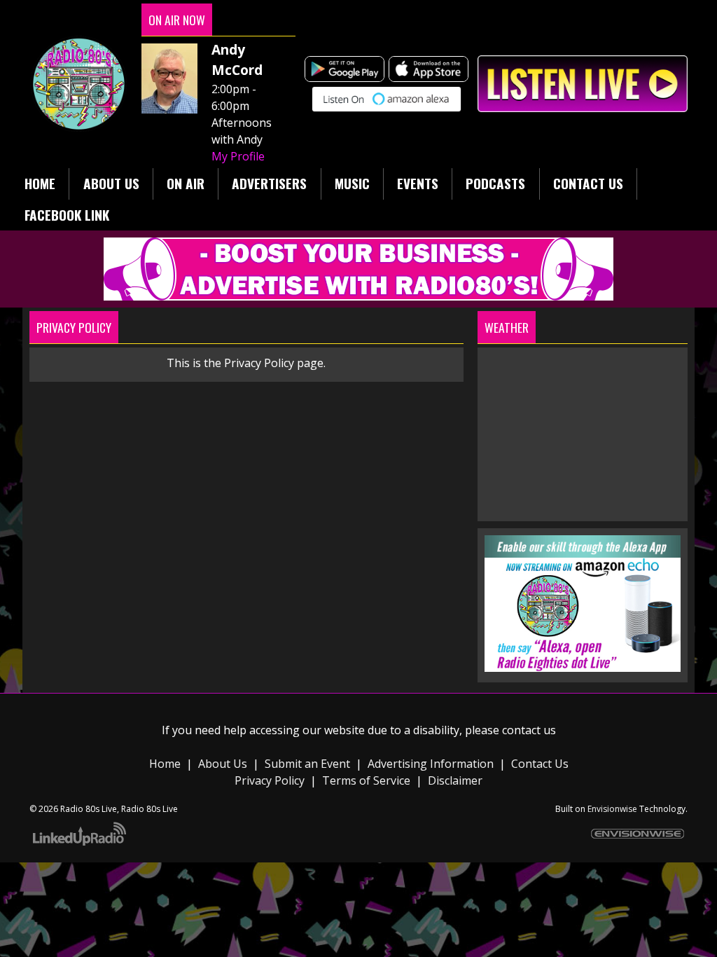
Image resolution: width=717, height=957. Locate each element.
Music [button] (352, 183)
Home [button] (40, 183)
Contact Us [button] (588, 183)
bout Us (226, 763)
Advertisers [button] (269, 183)
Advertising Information (431, 763)
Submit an (293, 763)
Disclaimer (455, 780)
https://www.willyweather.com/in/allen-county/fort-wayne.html (583, 507)
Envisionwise (612, 809)
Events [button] (417, 183)
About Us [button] (111, 183)
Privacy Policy (271, 780)
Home (165, 763)
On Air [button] (185, 183)
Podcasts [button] (495, 183)
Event (335, 763)
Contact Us (540, 763)
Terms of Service (366, 780)
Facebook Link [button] (67, 215)
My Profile (238, 156)
